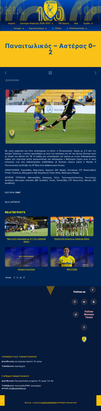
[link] (50, 10)
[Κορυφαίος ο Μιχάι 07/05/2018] (98, 400)
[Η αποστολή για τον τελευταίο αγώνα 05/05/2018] (2, 400)
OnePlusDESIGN (49, 403)
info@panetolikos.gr (17, 388)
